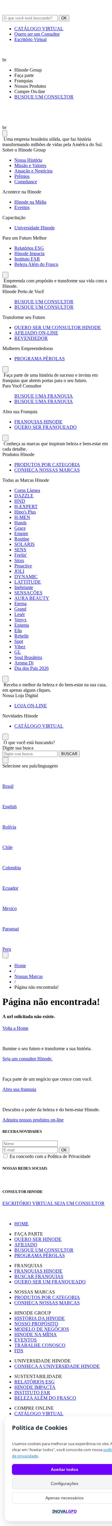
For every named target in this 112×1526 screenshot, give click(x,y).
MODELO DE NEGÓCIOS (41, 1329)
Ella (18, 630)
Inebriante (23, 587)
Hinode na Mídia (30, 202)
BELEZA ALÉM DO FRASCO (45, 1398)
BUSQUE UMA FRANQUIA (43, 396)
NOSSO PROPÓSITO (36, 1323)
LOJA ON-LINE (30, 705)
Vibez (19, 646)
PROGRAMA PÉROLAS (39, 358)
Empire (21, 533)
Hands (20, 522)
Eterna (20, 603)
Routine (21, 538)
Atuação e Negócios (33, 170)
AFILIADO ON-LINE (36, 332)
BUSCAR (69, 754)
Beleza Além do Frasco (36, 264)
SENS (20, 549)
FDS (18, 1350)
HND (19, 501)
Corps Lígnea (27, 490)
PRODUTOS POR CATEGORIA (47, 464)
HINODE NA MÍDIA (35, 1334)
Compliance (25, 181)
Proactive (23, 565)
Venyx (20, 619)
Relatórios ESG (29, 248)
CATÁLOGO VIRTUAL (38, 28)
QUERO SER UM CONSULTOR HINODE (57, 327)
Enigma (21, 625)
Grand (20, 608)
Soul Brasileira (28, 657)
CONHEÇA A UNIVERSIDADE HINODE (57, 1366)
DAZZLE (23, 495)
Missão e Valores (30, 165)
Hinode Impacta (29, 253)
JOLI (19, 571)
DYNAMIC (26, 576)
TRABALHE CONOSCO (39, 1345)
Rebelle (21, 635)
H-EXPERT (26, 506)
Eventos (22, 207)
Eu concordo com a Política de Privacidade (50, 1156)
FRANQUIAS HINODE (38, 421)
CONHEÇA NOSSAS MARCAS (47, 470)
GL (17, 652)
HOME (21, 1223)
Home (20, 965)
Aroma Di (23, 662)
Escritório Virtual (30, 39)
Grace (20, 528)
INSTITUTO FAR (32, 1392)
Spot (18, 641)
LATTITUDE (27, 582)
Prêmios (22, 176)
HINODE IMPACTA (35, 1387)
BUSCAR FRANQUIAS (38, 1276)
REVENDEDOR (31, 338)
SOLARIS (24, 544)
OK (64, 18)
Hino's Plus (25, 511)
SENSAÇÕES (28, 592)
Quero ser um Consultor (37, 34)
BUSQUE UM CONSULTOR (43, 96)
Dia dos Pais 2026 (31, 668)
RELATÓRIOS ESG (34, 1381)
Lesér (19, 614)
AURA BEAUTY (31, 598)
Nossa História (28, 160)
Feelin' (20, 555)
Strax (19, 560)
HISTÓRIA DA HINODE (39, 1318)
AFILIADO (25, 1244)
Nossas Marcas (28, 976)
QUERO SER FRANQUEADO (45, 427)
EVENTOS (25, 1339)
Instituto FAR (27, 258)
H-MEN (22, 517)
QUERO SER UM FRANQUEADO (50, 1281)
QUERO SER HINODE (38, 1239)
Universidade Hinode (34, 227)
